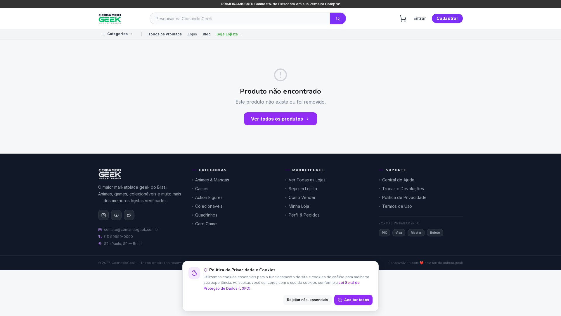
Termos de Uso (397, 206)
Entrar (419, 18)
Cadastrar (447, 18)
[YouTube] (116, 215)
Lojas (192, 34)
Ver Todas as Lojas (307, 179)
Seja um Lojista (303, 188)
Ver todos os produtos (277, 119)
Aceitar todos (356, 300)
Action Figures (209, 197)
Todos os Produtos (165, 34)
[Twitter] (129, 215)
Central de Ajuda (398, 179)
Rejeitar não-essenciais (307, 300)
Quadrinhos (206, 214)
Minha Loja (299, 206)
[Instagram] (103, 215)
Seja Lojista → (229, 34)
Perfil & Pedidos (304, 214)
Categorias (117, 34)
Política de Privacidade (404, 197)
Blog (207, 34)
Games (201, 188)
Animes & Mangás (212, 179)
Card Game (206, 223)
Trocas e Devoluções (403, 188)
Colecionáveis (209, 206)
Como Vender (302, 197)
